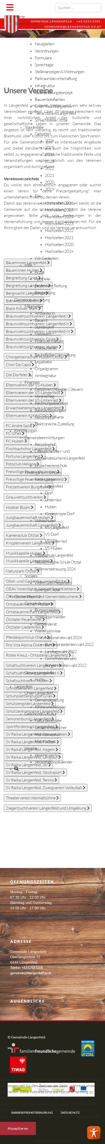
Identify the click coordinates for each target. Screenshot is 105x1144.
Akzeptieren (18, 1128)
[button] (94, 1133)
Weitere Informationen (52, 1140)
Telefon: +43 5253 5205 (26, 968)
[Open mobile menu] (10, 7)
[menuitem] (19, 16)
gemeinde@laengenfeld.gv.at (30, 973)
